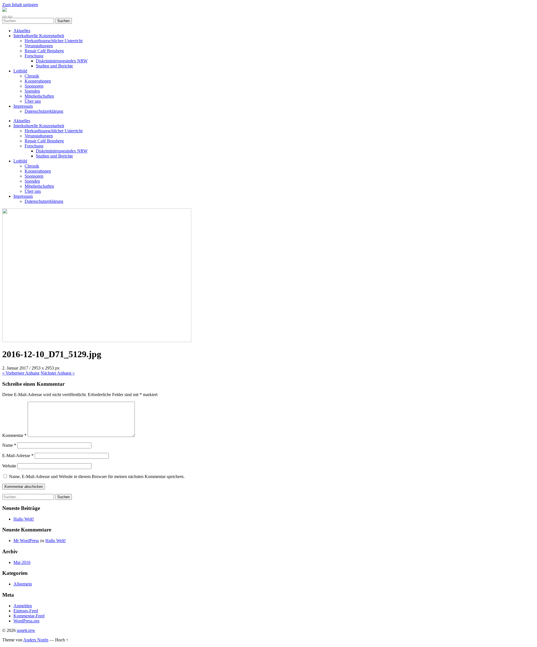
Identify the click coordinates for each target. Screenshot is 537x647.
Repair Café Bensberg (44, 50)
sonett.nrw (26, 630)
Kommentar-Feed (28, 615)
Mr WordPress (26, 540)
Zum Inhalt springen (20, 4)
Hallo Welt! (23, 519)
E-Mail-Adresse (18, 455)
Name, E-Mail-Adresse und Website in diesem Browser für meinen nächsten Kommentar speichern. (97, 476)
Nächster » (58, 373)
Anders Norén (35, 639)
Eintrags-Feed (25, 610)
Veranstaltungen (39, 45)
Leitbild (20, 71)
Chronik (32, 76)
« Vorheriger (20, 373)
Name (9, 445)
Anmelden (22, 605)
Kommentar (14, 435)
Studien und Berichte (54, 65)
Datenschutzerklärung (44, 111)
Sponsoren (34, 86)
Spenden (32, 91)
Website (9, 466)
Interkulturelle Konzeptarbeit (38, 35)
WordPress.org (26, 620)
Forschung (34, 55)
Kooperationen (38, 81)
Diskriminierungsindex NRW (62, 60)
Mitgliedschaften (39, 96)
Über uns (33, 101)
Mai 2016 (21, 562)
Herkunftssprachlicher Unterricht (54, 40)
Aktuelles (21, 30)
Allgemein (22, 584)
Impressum (23, 106)
